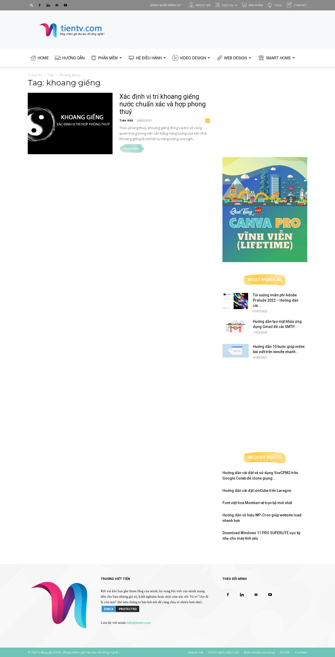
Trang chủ (35, 75)
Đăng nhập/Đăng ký (165, 5)
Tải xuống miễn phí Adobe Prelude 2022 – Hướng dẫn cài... (275, 300)
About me (203, 5)
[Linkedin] (48, 5)
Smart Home (278, 57)
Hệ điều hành (149, 57)
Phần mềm (108, 57)
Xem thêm (131, 148)
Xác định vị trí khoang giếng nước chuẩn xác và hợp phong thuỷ (162, 104)
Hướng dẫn (73, 57)
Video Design (193, 57)
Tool (278, 5)
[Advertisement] (265, 113)
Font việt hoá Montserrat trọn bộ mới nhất (257, 503)
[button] (32, 5)
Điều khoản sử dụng (259, 652)
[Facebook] (39, 5)
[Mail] (57, 5)
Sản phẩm (255, 5)
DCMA (285, 652)
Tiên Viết (126, 120)
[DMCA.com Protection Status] (120, 611)
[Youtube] (65, 5)
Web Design (235, 57)
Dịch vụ (227, 5)
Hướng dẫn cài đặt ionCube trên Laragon (256, 490)
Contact (300, 5)
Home (43, 57)
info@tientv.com (139, 622)
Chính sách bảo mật (223, 652)
